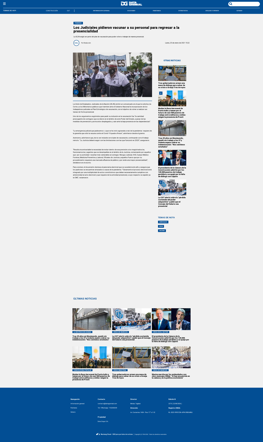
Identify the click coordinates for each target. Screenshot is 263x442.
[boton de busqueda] (230, 3)
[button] (76, 67)
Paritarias (74, 408)
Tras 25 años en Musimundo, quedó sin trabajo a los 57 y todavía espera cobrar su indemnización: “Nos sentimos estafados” (171, 142)
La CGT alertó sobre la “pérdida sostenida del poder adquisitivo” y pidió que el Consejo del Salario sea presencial (172, 201)
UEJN (161, 226)
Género (73, 412)
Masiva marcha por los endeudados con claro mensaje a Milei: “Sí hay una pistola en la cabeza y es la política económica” (171, 376)
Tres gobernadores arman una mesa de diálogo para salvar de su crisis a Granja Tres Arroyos (171, 85)
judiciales (163, 222)
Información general (77, 404)
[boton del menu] (4, 4)
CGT (63, 11)
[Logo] (131, 5)
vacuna (162, 230)
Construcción (47, 11)
